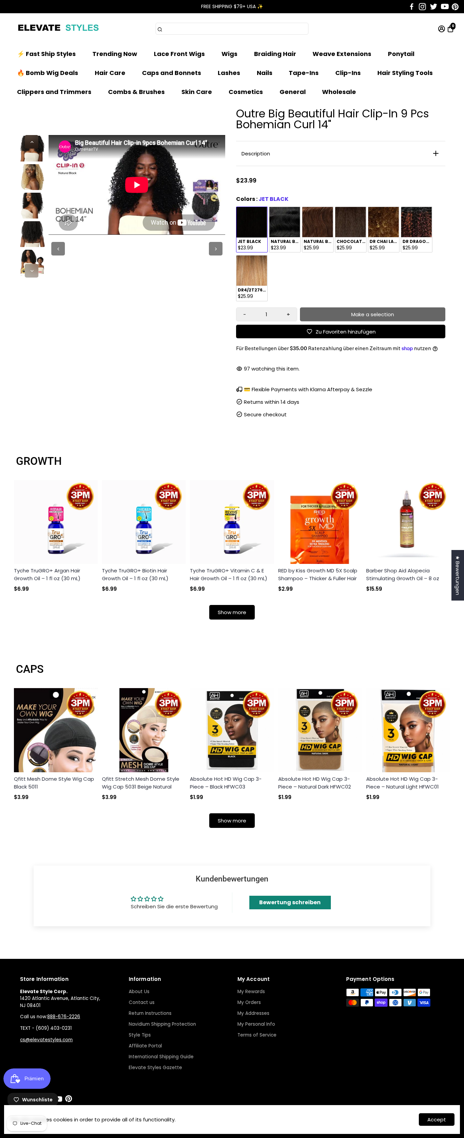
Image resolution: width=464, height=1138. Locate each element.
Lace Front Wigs (179, 54)
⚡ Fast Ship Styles (46, 54)
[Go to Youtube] (445, 6)
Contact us (142, 1002)
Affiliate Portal (145, 1046)
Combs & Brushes (136, 92)
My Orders (249, 1002)
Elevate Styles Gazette (155, 1067)
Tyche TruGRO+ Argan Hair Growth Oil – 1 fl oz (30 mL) (47, 574)
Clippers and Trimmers (54, 92)
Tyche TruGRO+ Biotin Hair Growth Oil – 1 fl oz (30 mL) (135, 574)
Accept (436, 1119)
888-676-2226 (63, 1016)
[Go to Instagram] (422, 6)
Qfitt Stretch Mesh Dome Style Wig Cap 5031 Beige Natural (140, 782)
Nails (264, 73)
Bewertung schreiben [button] (290, 902)
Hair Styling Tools (405, 73)
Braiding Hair (275, 54)
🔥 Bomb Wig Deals (47, 73)
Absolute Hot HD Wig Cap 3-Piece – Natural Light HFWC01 (402, 782)
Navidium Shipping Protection (162, 1024)
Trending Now (114, 54)
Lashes (229, 73)
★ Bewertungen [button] (457, 575)
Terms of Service (256, 1035)
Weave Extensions (342, 54)
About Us (139, 991)
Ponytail (401, 54)
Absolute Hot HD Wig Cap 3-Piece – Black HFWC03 (226, 782)
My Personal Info (256, 1024)
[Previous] (31, 142)
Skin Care (196, 92)
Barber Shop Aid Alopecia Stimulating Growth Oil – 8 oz (402, 574)
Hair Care (110, 73)
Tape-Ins (304, 73)
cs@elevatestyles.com (46, 1040)
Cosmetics (246, 92)
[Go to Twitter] (433, 6)
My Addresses (253, 1013)
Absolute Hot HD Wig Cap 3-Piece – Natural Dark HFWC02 (314, 782)
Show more (232, 612)
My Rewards (251, 991)
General (293, 92)
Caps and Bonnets (171, 73)
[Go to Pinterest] (455, 6)
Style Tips (140, 1035)
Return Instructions (150, 1013)
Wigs (229, 54)
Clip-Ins (348, 73)
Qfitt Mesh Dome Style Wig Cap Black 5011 (54, 782)
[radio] (252, 230)
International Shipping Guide (161, 1057)
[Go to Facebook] (411, 6)
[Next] (31, 271)
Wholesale (339, 92)
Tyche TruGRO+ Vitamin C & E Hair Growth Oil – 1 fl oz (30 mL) (228, 574)
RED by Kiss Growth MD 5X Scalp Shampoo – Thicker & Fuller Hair (317, 574)
